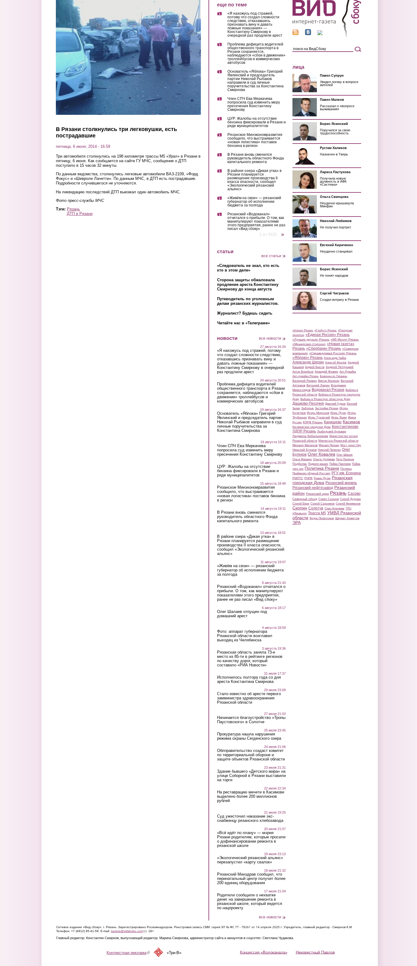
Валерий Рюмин (304, 380)
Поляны (346, 468)
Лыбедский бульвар (331, 431)
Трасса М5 (317, 513)
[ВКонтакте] (308, 33)
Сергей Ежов (300, 503)
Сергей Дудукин (350, 499)
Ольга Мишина (302, 459)
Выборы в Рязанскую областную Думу (325, 399)
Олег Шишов (344, 454)
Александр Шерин (308, 362)
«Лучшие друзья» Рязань (310, 339)
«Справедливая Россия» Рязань (333, 353)
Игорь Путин (338, 412)
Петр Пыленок (345, 459)
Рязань (73, 209)
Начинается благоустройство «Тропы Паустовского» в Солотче (251, 720)
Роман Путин (322, 478)
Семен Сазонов (328, 499)
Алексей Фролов (335, 362)
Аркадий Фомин (326, 371)
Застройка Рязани (326, 408)
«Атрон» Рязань (302, 330)
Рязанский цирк (317, 493)
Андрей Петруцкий (340, 367)
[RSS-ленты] (295, 33)
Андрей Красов (315, 367)
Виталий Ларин (318, 385)
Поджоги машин (318, 463)
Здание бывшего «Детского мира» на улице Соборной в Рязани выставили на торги (251, 775)
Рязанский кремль (341, 483)
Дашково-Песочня (308, 403)
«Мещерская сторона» (309, 344)
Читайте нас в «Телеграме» (243, 323)
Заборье (307, 408)
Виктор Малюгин (328, 380)
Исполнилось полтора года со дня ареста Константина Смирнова (249, 679)
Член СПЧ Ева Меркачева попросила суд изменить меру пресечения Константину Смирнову (253, 104)
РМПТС (297, 478)
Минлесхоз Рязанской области (338, 440)
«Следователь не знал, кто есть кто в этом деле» (248, 267)
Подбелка (299, 463)
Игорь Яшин (339, 417)
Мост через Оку (350, 445)
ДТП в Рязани (79, 213)
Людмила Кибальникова (310, 436)
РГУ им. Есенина (346, 473)
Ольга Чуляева (324, 459)
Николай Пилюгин (329, 449)
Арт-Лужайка (347, 371)
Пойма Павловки (340, 463)
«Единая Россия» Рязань (328, 335)
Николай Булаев (304, 449)
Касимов (351, 421)
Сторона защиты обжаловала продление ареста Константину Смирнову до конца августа (247, 284)
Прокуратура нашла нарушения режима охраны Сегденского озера (249, 736)
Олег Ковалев (321, 454)
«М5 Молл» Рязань (345, 339)
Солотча (315, 508)
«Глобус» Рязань (325, 330)
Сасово (354, 493)
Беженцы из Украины (333, 376)
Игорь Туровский (319, 417)
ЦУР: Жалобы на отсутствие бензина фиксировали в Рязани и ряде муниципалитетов (256, 122)
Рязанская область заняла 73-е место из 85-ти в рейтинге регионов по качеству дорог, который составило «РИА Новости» (249, 658)
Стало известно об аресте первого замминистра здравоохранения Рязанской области (249, 698)
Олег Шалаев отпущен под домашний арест (242, 614)
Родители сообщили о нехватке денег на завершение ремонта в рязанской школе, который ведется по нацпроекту (249, 901)
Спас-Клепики (334, 508)
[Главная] (326, 36)
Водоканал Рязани (328, 390)
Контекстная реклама (128, 952)
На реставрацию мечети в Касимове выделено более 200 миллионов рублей (250, 796)
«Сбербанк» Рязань (323, 348)
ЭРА (296, 522)
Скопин (299, 507)
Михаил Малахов (304, 445)
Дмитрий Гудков (335, 403)
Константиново (345, 427)
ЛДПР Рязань (304, 431)
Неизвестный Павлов (315, 952)
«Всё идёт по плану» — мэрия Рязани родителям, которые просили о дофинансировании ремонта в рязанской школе (251, 839)
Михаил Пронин (329, 445)
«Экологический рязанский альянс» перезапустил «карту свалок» (250, 860)
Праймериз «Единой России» (311, 473)
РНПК (308, 478)
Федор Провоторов (322, 518)
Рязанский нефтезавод (312, 488)
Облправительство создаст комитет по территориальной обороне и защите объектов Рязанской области (251, 755)
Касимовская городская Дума (311, 426)
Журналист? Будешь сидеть (244, 313)
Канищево (333, 422)
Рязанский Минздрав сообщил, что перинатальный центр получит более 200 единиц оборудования (251, 878)
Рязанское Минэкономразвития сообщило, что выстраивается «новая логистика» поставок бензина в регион (254, 140)
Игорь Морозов (318, 412)
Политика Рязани (322, 468)
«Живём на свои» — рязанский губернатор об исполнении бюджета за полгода (254, 201)
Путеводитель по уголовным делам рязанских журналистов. (248, 301)
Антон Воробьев (303, 371)
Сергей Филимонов (348, 503)
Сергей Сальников (322, 503)
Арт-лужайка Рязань (305, 376)
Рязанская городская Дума (322, 480)
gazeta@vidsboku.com (129, 931)
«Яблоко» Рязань (307, 357)
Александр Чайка (335, 357)
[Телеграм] (319, 33)
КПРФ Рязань (313, 422)
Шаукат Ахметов (347, 518)
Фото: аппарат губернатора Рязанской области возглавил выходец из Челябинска (244, 635)
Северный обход (304, 499)
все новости (270, 338)
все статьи (271, 255)
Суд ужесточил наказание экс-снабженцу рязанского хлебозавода (250, 818)
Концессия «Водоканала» (263, 952)
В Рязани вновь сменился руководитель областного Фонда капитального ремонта (255, 158)
